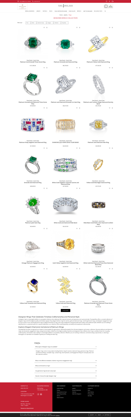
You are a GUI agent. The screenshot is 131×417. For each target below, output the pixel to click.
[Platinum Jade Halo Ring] (32, 205)
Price (27, 22)
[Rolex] (108, 6)
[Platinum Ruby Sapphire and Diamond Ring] (32, 124)
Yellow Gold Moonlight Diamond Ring (98, 182)
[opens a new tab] (38, 394)
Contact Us (90, 388)
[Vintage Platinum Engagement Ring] (32, 245)
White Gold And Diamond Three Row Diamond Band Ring (98, 264)
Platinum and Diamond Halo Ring (98, 142)
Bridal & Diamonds (76, 390)
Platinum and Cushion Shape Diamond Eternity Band (98, 103)
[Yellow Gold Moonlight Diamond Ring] (98, 164)
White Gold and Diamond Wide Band (65, 223)
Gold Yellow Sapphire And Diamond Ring (65, 263)
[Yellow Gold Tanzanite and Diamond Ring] (32, 285)
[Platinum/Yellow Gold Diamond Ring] (98, 44)
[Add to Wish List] (44, 27)
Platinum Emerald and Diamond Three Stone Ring (33, 103)
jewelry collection (60, 332)
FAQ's (89, 390)
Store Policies (91, 392)
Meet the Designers (76, 394)
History (58, 390)
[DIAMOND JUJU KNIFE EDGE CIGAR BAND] (65, 124)
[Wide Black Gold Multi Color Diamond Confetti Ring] (98, 205)
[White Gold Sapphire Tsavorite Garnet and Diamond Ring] (65, 164)
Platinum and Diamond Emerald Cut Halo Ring (65, 102)
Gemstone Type (41, 22)
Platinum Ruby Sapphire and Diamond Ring (32, 142)
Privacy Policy (91, 394)
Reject (99, 414)
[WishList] (106, 1)
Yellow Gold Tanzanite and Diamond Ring (33, 303)
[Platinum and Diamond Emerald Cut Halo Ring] (65, 84)
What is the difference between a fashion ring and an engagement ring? (53, 360)
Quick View (36, 60)
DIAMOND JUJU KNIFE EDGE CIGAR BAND (65, 142)
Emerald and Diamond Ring (32, 182)
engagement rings (34, 331)
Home (61, 15)
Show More (66, 310)
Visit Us (58, 395)
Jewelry (65, 15)
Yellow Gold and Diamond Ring (65, 303)
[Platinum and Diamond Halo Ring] (98, 124)
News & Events (60, 397)
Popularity (64, 22)
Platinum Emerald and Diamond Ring (65, 62)
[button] (30, 11)
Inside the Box (60, 388)
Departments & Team (62, 392)
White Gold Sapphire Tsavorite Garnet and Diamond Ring (65, 183)
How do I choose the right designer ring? (45, 376)
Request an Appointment (27, 408)
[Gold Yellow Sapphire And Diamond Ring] (65, 245)
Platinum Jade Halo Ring (32, 223)
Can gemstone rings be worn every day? (45, 371)
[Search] (105, 11)
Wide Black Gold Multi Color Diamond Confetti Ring (98, 223)
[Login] (109, 1)
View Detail (29, 60)
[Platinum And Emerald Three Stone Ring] (32, 44)
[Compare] (47, 27)
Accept (92, 414)
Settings (107, 414)
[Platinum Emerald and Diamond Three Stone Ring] (32, 84)
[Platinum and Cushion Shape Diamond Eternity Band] (98, 84)
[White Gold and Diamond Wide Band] (65, 205)
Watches (74, 392)
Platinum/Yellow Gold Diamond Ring (98, 62)
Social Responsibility (61, 394)
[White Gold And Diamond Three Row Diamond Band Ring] (98, 245)
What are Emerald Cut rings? (42, 365)
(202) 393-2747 (24, 388)
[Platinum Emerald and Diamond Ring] (65, 44)
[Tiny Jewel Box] (65, 6)
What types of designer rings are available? (46, 347)
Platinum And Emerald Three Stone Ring (32, 62)
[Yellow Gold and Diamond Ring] (65, 285)
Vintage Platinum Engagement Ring (33, 263)
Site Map (90, 395)
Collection (56, 22)
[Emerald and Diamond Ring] (32, 164)
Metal (33, 22)
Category (49, 22)
